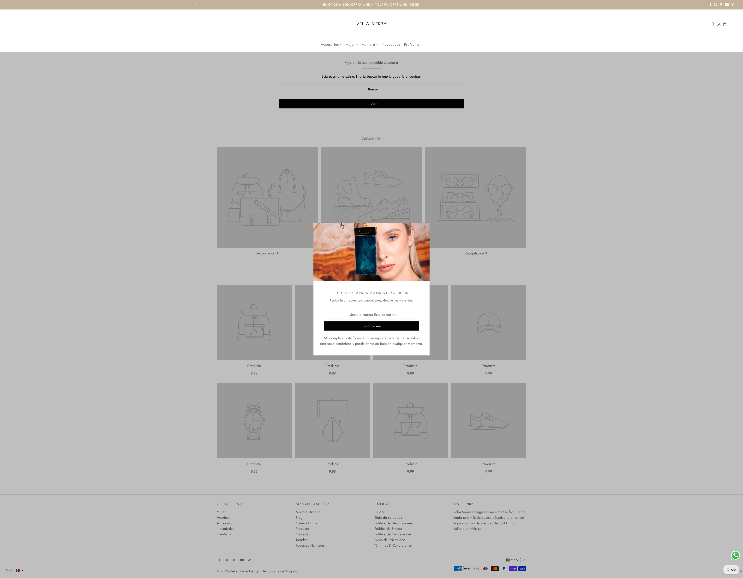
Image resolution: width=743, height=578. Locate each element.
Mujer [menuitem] (350, 44)
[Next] (546, 5)
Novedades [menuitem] (391, 44)
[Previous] (197, 5)
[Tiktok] (733, 5)
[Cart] (724, 24)
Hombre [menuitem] (368, 44)
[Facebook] (710, 5)
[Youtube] (727, 5)
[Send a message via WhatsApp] (735, 555)
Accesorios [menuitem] (330, 44)
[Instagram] (715, 5)
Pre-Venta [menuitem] (411, 44)
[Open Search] (712, 24)
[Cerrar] (425, 227)
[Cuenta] (719, 24)
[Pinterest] (721, 5)
